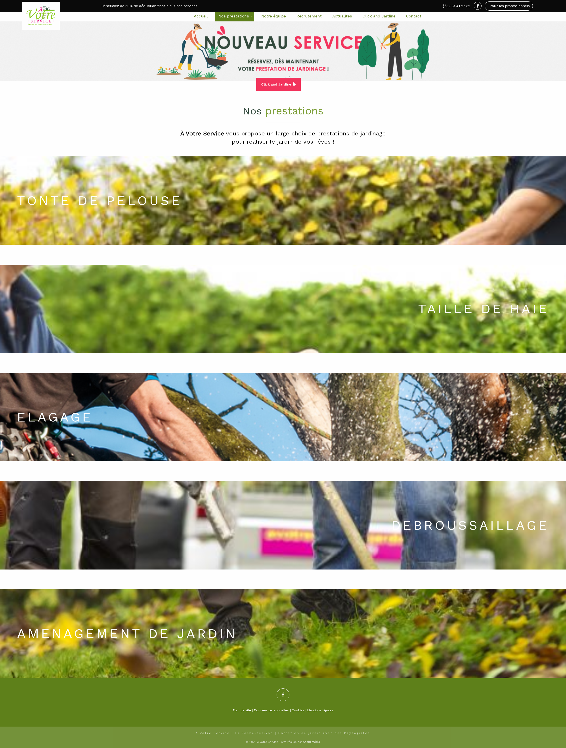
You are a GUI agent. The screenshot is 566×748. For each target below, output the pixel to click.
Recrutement (309, 16)
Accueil (201, 16)
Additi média (311, 742)
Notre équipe (273, 16)
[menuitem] (200, 16)
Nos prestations (233, 16)
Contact (413, 16)
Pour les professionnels (510, 6)
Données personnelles (271, 710)
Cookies (298, 710)
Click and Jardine (379, 16)
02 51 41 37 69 (458, 6)
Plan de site (242, 710)
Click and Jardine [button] (276, 84)
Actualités (342, 16)
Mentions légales (320, 710)
